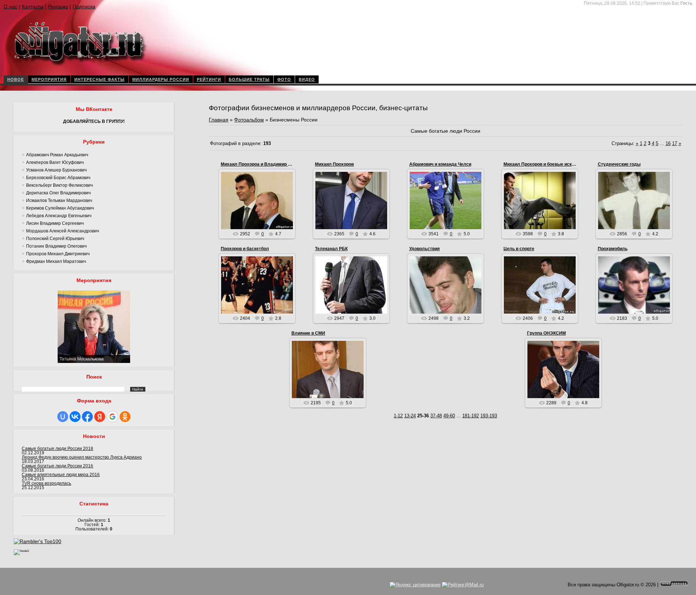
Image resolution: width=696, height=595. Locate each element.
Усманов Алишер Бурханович (56, 170)
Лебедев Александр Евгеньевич (58, 215)
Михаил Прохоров (334, 164)
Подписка (83, 6)
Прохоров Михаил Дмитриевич (58, 253)
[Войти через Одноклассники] (125, 416)
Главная (218, 120)
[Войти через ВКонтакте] (75, 416)
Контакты (33, 6)
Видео (307, 79)
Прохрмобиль (612, 248)
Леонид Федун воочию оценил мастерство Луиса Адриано (82, 457)
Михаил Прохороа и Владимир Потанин (263, 164)
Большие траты (249, 79)
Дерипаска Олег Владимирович (58, 192)
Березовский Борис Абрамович (58, 177)
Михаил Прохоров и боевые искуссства (546, 164)
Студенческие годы (619, 164)
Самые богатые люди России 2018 (57, 448)
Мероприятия (49, 79)
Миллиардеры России (160, 79)
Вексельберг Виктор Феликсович (59, 185)
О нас (10, 6)
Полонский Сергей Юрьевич (55, 238)
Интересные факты (99, 79)
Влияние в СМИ (308, 333)
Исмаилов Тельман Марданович (59, 200)
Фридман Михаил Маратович (56, 261)
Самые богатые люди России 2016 (57, 466)
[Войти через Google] (112, 416)
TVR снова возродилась (46, 483)
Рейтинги (209, 79)
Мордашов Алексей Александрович (62, 231)
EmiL (260, 219)
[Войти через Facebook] (87, 416)
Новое (15, 79)
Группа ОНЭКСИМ (546, 333)
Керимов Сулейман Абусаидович (60, 208)
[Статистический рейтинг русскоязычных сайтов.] (21, 551)
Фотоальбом (249, 120)
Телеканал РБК (331, 248)
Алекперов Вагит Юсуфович (55, 162)
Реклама (58, 6)
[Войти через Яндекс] (99, 416)
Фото (284, 79)
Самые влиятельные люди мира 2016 (61, 474)
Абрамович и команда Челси (440, 164)
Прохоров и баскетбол (245, 248)
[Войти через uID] (62, 416)
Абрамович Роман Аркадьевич (57, 154)
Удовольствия (424, 248)
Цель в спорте (519, 248)
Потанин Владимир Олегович (56, 246)
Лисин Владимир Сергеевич (55, 223)
